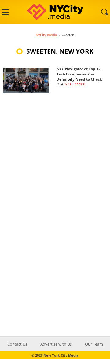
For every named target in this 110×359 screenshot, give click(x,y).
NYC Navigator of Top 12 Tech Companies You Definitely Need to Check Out (79, 76)
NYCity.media (46, 35)
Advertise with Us (56, 344)
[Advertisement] (55, 148)
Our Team (94, 344)
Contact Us (17, 344)
